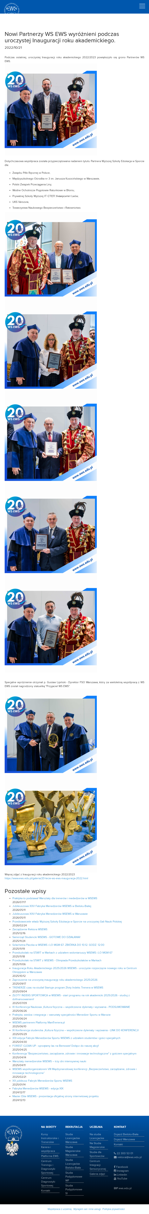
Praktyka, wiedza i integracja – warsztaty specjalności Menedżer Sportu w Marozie (61, 1014)
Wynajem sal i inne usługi (87, 1209)
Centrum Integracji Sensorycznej (98, 1165)
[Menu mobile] (142, 7)
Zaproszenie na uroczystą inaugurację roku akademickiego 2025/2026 (54, 979)
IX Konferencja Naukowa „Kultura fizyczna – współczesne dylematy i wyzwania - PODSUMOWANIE (71, 1007)
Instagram (122, 1170)
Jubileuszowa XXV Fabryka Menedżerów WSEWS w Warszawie (50, 913)
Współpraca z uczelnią (60, 1209)
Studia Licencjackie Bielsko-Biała (73, 1163)
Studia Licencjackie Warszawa (72, 1138)
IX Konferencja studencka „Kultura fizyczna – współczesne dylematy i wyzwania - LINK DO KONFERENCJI (75, 1030)
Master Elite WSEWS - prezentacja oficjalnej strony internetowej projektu (55, 1096)
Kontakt (45, 1190)
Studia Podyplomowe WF (73, 1176)
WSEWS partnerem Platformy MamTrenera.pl (38, 1022)
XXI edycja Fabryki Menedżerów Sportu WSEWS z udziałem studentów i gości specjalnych (66, 1038)
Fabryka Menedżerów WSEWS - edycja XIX (37, 1088)
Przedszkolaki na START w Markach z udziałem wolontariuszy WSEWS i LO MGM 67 (62, 952)
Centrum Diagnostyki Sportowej (48, 1181)
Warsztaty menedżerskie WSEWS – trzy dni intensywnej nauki (49, 1061)
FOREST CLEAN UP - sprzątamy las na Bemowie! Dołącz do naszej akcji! (55, 1045)
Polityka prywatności (113, 1209)
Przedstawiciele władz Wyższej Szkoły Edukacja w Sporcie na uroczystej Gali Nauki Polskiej (67, 921)
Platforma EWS (49, 1156)
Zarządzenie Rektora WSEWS (29, 929)
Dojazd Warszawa (124, 1139)
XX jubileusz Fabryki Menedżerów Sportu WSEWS (42, 1080)
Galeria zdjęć (97, 1174)
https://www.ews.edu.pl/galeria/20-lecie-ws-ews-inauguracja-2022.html (46, 878)
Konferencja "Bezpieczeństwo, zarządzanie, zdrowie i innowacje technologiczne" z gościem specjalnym (74, 1053)
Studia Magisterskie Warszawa (73, 1151)
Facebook (121, 1167)
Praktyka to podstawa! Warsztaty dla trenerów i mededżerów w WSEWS (54, 898)
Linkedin (121, 1174)
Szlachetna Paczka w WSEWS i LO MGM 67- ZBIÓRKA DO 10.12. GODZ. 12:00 (58, 945)
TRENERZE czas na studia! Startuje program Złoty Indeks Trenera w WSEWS (57, 987)
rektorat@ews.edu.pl (129, 1157)
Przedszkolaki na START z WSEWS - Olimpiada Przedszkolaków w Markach (56, 960)
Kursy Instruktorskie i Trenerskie (50, 1138)
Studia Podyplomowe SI (73, 1189)
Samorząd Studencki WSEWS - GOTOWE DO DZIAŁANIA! (46, 937)
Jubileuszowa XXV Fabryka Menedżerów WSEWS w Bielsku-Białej (51, 906)
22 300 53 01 (124, 1153)
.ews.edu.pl (123, 1188)
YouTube (121, 1178)
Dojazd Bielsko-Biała (126, 1134)
